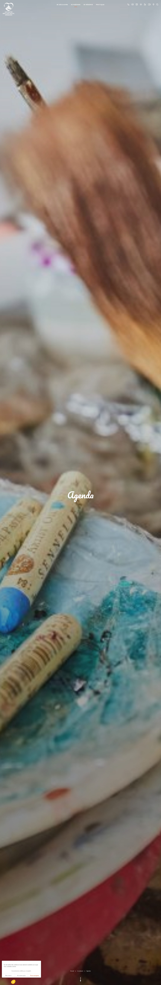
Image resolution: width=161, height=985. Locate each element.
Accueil (72, 971)
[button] (13, 982)
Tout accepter (34, 975)
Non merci (8, 975)
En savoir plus (21, 975)
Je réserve (88, 4)
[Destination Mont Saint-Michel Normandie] (9, 9)
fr (137, 4)
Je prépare (75, 4)
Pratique (100, 4)
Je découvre (62, 4)
